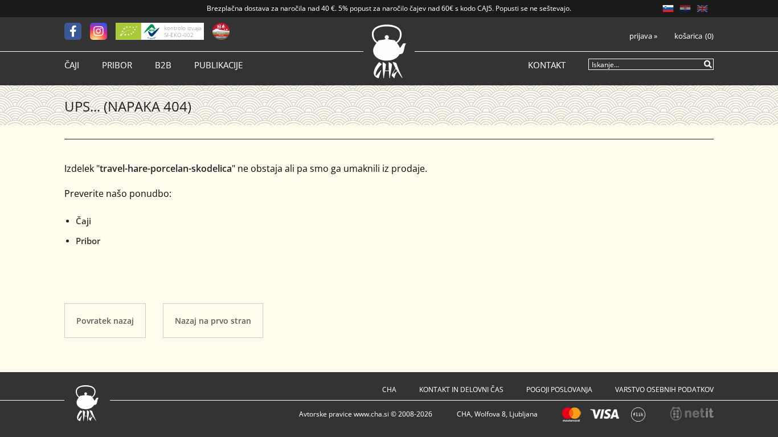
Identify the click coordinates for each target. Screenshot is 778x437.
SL (668, 8)
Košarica (688, 36)
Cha (389, 389)
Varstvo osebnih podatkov (664, 389)
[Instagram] (103, 31)
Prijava (643, 36)
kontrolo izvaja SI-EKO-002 (182, 31)
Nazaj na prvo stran (213, 320)
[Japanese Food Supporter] (221, 31)
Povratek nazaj (105, 320)
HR (685, 8)
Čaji (71, 65)
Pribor (117, 65)
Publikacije (218, 65)
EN (702, 8)
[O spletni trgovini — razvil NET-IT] (692, 413)
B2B (163, 65)
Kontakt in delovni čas (461, 389)
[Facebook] (77, 31)
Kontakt (547, 65)
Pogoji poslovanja (559, 389)
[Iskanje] (708, 63)
